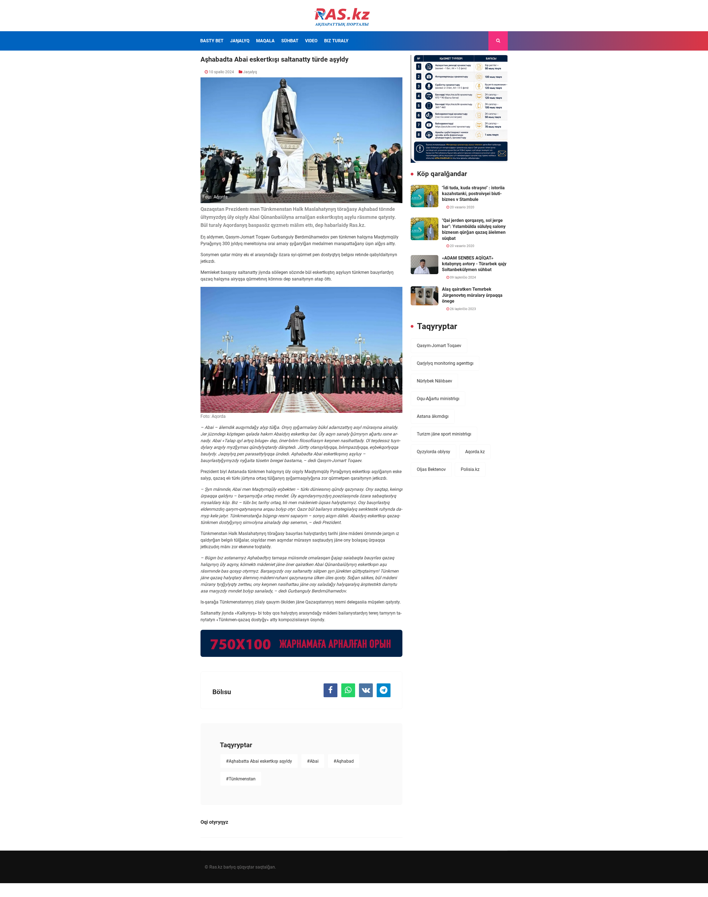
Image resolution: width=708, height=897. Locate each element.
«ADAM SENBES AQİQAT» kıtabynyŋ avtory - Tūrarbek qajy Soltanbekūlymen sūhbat (474, 263)
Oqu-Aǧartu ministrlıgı (438, 398)
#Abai (313, 761)
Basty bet (211, 40)
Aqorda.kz (475, 451)
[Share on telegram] (384, 690)
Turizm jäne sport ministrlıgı (444, 434)
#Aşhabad (344, 761)
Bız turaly (336, 40)
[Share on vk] (366, 690)
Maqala (265, 40)
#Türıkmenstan (241, 778)
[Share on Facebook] (330, 690)
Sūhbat (289, 40)
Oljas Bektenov (431, 469)
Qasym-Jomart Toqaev (439, 345)
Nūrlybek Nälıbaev (434, 381)
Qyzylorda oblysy (433, 451)
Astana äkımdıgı (433, 416)
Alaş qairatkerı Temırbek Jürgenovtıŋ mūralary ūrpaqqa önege (472, 295)
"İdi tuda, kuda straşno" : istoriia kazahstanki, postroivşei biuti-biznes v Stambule (473, 193)
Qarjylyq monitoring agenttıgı (445, 363)
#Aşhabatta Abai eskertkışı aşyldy (259, 761)
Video (311, 40)
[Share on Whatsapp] (348, 690)
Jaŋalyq (239, 40)
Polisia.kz (470, 469)
